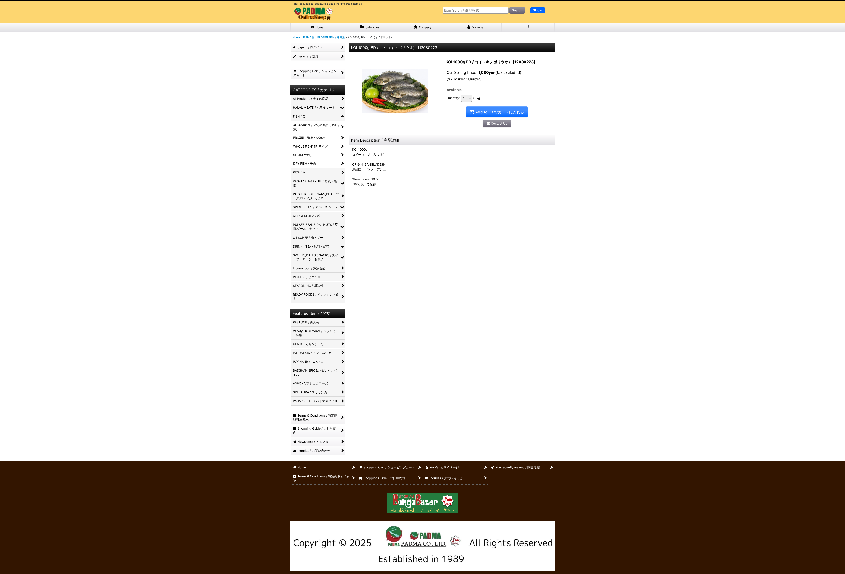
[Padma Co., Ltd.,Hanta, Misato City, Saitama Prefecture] (422, 545)
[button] (528, 27)
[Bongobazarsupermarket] (422, 502)
